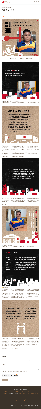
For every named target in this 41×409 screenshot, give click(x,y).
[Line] (22, 400)
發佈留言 (5, 379)
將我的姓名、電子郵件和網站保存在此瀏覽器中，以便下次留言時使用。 (15, 371)
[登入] (36, 1)
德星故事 (10, 7)
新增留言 (5, 364)
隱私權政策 (16, 389)
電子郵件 (17, 360)
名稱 (4, 360)
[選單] (38, 1)
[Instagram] (19, 400)
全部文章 (7, 7)
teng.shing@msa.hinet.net (12, 393)
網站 (29, 360)
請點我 (16, 348)
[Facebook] (16, 400)
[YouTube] (25, 400)
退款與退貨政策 (23, 389)
